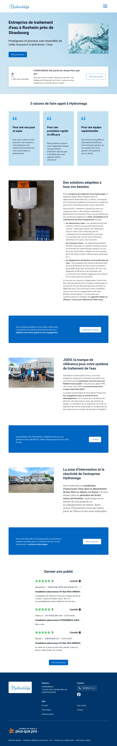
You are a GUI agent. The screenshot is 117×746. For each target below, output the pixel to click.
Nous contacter (92, 541)
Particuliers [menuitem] (46, 710)
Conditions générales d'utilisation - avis (37, 740)
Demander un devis (90, 330)
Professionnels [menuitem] (48, 714)
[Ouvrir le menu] (105, 6)
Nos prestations (17, 54)
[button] (58, 591)
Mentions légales (15, 740)
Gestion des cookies (83, 740)
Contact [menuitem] (80, 710)
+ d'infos (95, 439)
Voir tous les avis (96, 76)
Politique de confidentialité (64, 740)
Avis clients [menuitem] (81, 705)
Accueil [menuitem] (45, 705)
